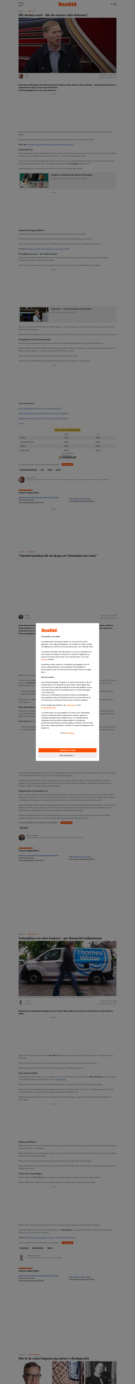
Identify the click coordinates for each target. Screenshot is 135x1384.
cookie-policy (70, 705)
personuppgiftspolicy (48, 708)
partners (44, 659)
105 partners (70, 733)
